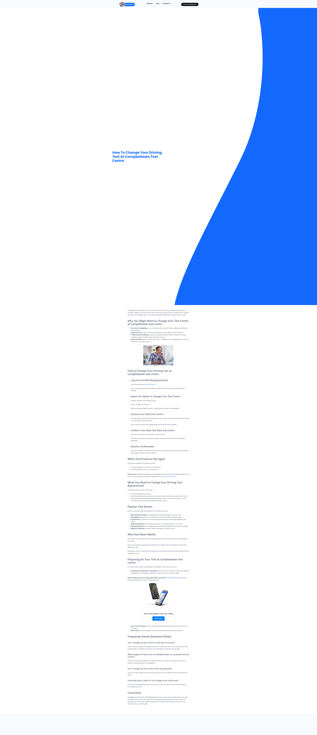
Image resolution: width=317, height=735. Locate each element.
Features (150, 3)
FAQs (157, 3)
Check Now (158, 618)
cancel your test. (171, 476)
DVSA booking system (149, 384)
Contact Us (166, 3)
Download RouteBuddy (173, 578)
